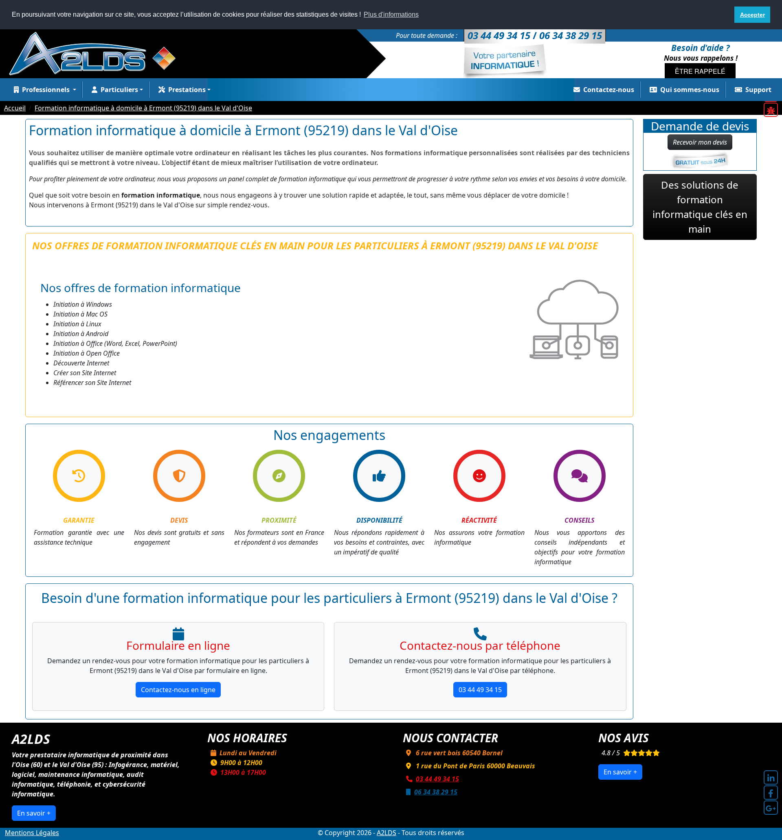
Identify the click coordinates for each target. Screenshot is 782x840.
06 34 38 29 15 (435, 791)
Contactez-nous (608, 89)
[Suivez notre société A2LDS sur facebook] (771, 792)
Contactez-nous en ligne (178, 689)
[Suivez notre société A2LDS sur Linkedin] (771, 777)
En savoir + (34, 813)
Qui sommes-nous (689, 89)
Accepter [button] (752, 14)
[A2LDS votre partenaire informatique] (96, 52)
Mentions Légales (32, 832)
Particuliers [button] (119, 89)
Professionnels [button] (46, 89)
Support (758, 89)
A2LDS (386, 832)
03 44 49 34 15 (480, 689)
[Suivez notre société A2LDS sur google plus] (771, 807)
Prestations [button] (187, 89)
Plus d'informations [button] (391, 14)
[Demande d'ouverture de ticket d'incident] (771, 110)
